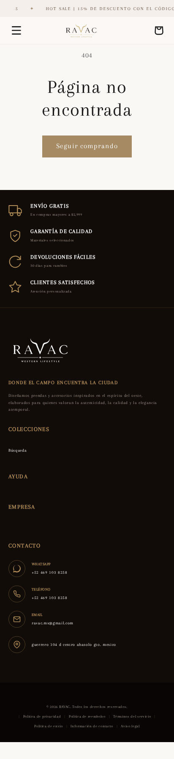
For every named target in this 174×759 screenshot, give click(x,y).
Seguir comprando (87, 146)
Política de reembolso (87, 716)
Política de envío (48, 726)
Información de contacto (92, 726)
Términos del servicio (132, 716)
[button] (16, 30)
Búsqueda (17, 450)
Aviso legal (130, 726)
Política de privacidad (42, 716)
